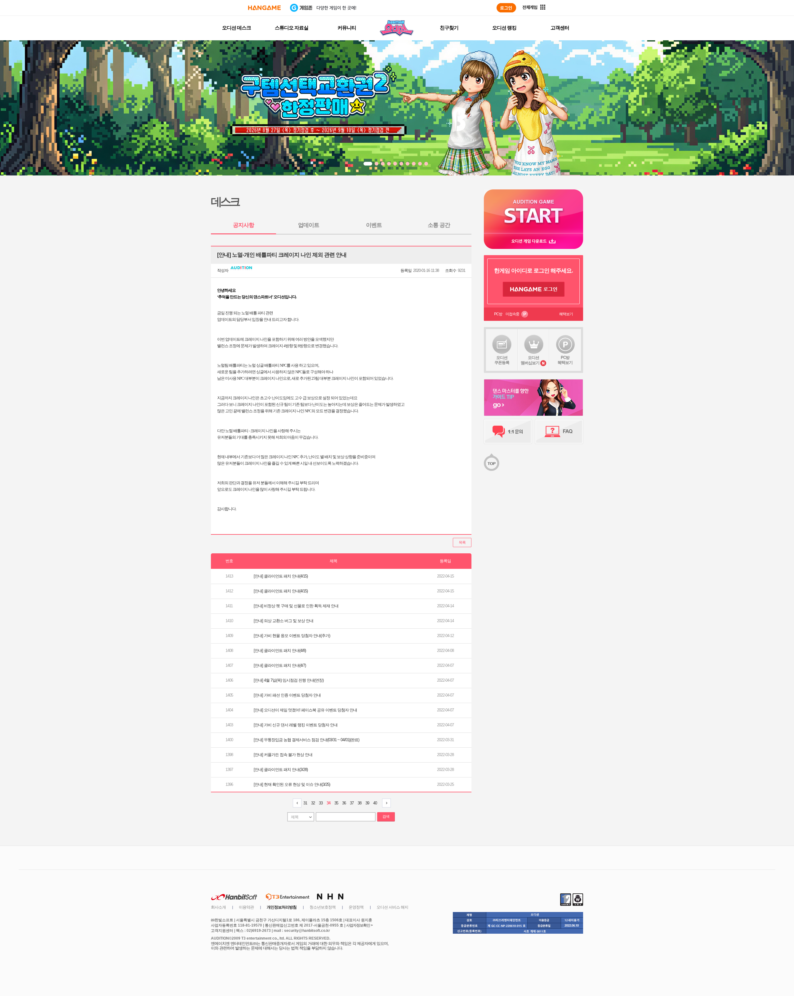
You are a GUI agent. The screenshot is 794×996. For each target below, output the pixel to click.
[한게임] (264, 7)
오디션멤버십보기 (530, 360)
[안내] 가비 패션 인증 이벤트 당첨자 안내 (287, 695)
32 (313, 803)
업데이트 (308, 225)
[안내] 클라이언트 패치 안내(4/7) (280, 665)
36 (344, 803)
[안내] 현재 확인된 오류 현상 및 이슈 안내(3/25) (292, 784)
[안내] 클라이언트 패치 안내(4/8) (280, 650)
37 (352, 803)
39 (367, 803)
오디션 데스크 (236, 27)
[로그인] (506, 7)
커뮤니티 (346, 27)
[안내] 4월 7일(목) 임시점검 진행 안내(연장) (288, 680)
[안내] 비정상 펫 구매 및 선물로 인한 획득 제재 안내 (296, 606)
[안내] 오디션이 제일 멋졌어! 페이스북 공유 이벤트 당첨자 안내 (305, 710)
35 (336, 803)
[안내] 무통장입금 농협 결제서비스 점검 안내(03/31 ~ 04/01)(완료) (306, 739)
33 (321, 803)
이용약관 (246, 907)
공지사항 (243, 225)
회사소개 (218, 907)
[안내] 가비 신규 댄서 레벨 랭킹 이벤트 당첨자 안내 (295, 725)
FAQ (559, 431)
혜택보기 (566, 314)
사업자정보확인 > (359, 925)
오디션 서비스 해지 (392, 907)
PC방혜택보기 (565, 360)
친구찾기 (449, 27)
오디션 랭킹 (504, 27)
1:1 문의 (508, 431)
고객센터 (560, 27)
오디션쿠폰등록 (501, 360)
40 (375, 803)
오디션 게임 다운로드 (533, 241)
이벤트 (374, 225)
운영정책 (356, 907)
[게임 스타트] (533, 211)
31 (305, 803)
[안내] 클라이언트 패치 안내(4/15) (281, 576)
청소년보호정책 (323, 907)
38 (359, 803)
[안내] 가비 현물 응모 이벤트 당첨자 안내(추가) (292, 635)
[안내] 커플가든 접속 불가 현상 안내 (283, 754)
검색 (385, 816)
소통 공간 (439, 225)
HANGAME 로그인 (533, 289)
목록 (462, 542)
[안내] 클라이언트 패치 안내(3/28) (281, 769)
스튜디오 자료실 (291, 27)
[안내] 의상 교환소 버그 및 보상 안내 (283, 620)
